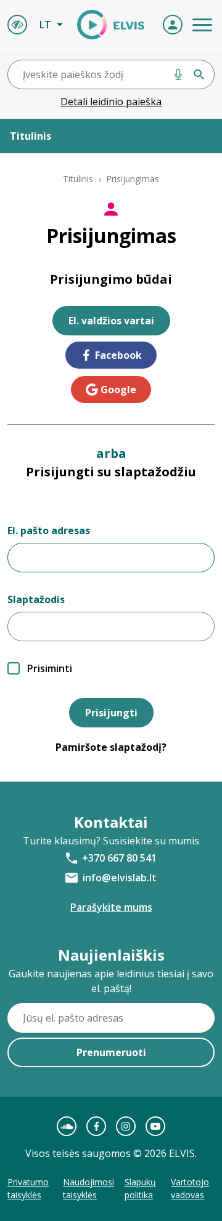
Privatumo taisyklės (28, 1188)
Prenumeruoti (111, 1052)
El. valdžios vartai (111, 320)
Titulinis (78, 179)
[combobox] (111, 74)
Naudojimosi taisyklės (88, 1188)
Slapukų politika (140, 1188)
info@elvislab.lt (120, 877)
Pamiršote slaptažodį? (111, 747)
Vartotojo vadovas (190, 1188)
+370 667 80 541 (119, 858)
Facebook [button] (118, 355)
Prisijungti (111, 712)
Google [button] (118, 389)
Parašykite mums (111, 907)
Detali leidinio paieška (111, 101)
